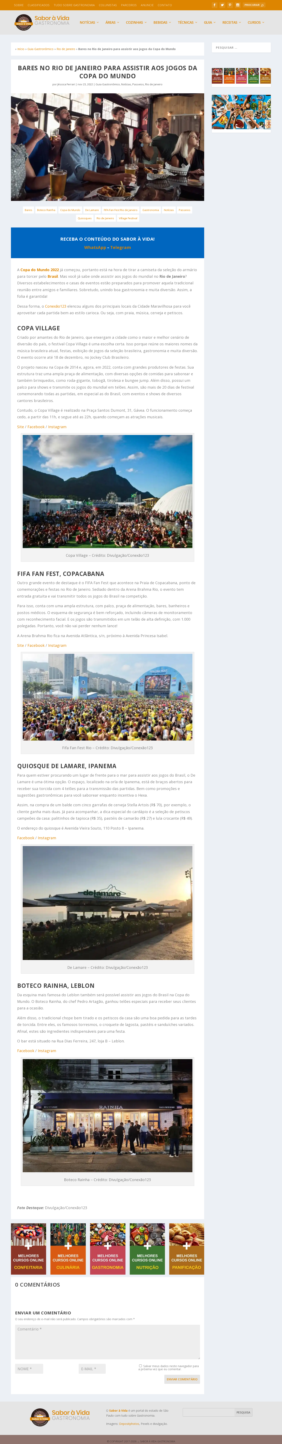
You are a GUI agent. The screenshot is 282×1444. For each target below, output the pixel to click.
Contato (165, 5)
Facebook (36, 426)
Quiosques (85, 218)
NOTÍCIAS (87, 23)
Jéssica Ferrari (66, 84)
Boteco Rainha (46, 210)
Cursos (254, 23)
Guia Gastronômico (40, 49)
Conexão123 (55, 306)
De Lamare (92, 210)
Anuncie (147, 5)
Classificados (39, 5)
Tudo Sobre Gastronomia (74, 5)
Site (20, 426)
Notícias (126, 84)
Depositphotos (129, 1424)
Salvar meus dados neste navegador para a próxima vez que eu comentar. (168, 1367)
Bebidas (160, 23)
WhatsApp (95, 247)
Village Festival (128, 218)
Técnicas (185, 23)
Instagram (57, 426)
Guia (208, 23)
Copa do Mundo (70, 210)
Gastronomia (150, 210)
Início (20, 49)
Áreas (110, 23)
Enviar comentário (182, 1379)
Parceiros (129, 5)
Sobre (19, 5)
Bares (28, 210)
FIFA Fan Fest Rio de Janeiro (120, 210)
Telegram (120, 247)
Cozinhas (134, 23)
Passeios (138, 84)
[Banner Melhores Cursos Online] (107, 1273)
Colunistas (108, 5)
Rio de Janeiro (66, 49)
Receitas (229, 23)
